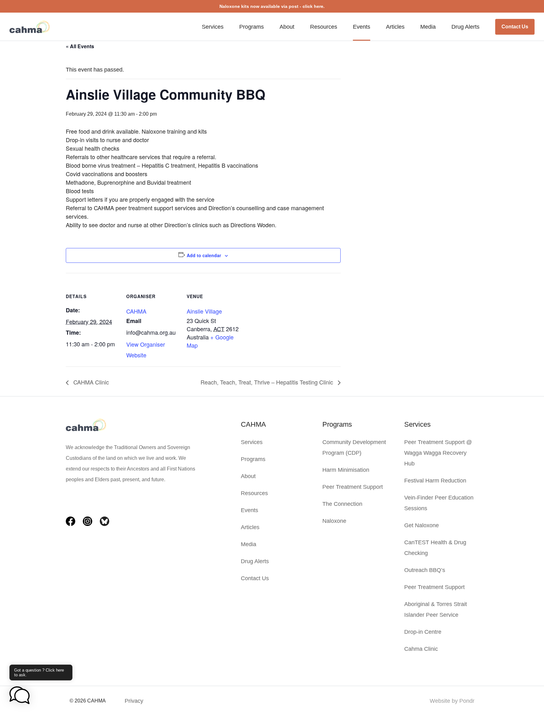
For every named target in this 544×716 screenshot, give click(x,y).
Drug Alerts (465, 27)
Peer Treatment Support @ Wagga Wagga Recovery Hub (438, 453)
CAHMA (136, 311)
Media (428, 27)
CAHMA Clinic (90, 382)
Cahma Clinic (421, 649)
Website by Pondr (452, 701)
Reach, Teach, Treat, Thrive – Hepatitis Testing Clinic (268, 382)
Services (213, 27)
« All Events (80, 46)
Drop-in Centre (422, 632)
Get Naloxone (421, 525)
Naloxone (334, 521)
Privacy (134, 701)
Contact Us (515, 26)
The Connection (342, 504)
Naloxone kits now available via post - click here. (272, 6)
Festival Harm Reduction (435, 480)
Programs (251, 27)
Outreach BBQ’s (424, 570)
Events (361, 27)
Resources (323, 27)
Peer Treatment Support (352, 487)
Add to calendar (204, 255)
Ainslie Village (204, 311)
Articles (395, 27)
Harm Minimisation (345, 470)
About (287, 27)
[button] (19, 696)
